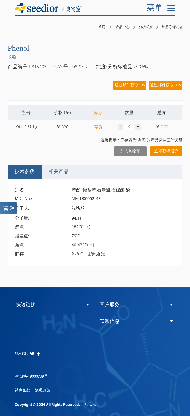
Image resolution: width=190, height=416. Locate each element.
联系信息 (109, 321)
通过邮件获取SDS (130, 85)
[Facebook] (32, 353)
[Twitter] (38, 354)
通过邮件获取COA (165, 85)
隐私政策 (42, 391)
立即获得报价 (166, 151)
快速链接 (26, 304)
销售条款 (22, 391)
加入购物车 (130, 151)
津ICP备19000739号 (31, 377)
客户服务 (109, 304)
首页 (101, 27)
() (12, 208)
